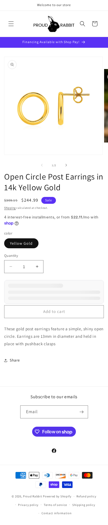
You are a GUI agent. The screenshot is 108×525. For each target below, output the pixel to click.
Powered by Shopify (57, 496)
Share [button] (15, 360)
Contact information (56, 513)
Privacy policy (28, 505)
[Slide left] (42, 165)
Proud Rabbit (32, 496)
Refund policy (86, 496)
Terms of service (55, 505)
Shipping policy (83, 505)
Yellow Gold (21, 243)
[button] (11, 24)
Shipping (10, 208)
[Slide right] (66, 165)
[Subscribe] (82, 411)
